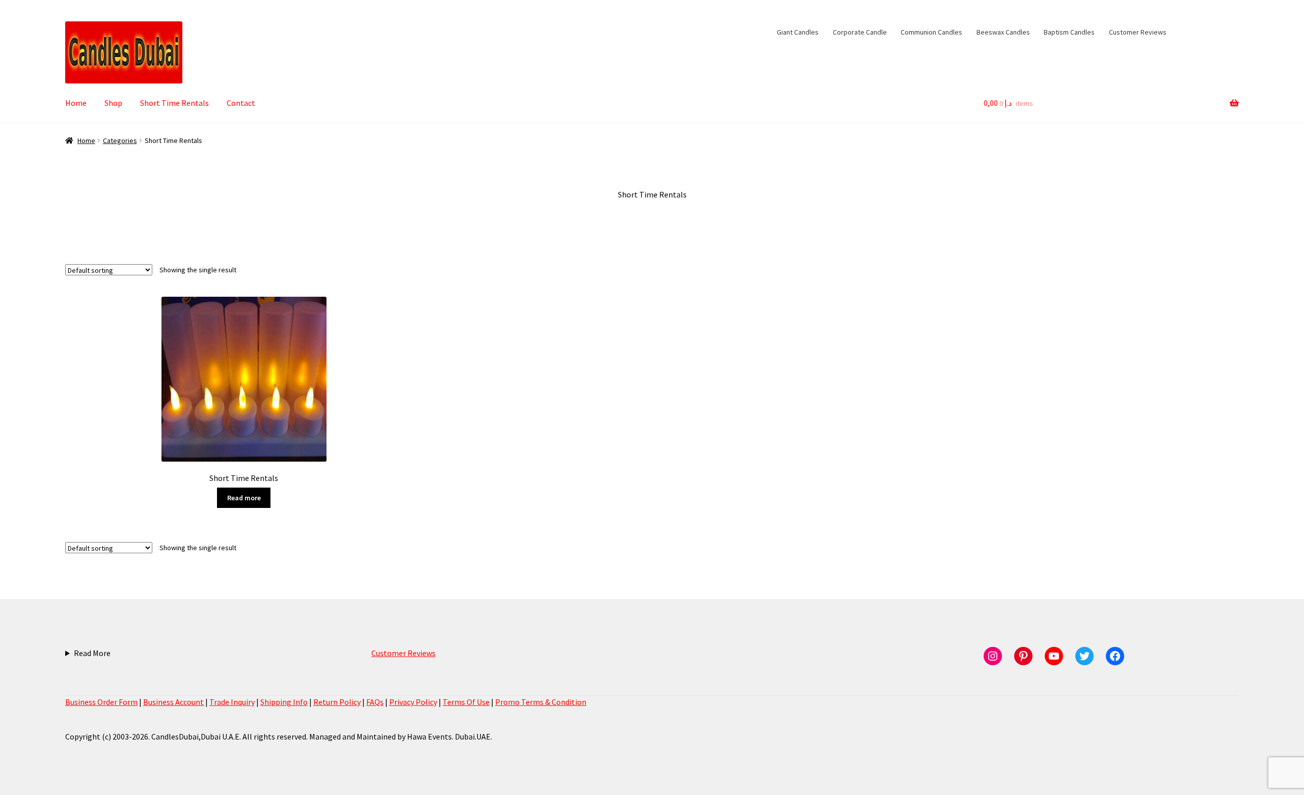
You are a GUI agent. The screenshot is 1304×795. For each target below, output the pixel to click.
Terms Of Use (466, 702)
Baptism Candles (1069, 32)
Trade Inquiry (232, 702)
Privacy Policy (413, 702)
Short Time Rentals (174, 103)
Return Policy (337, 702)
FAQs (375, 702)
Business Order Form (101, 702)
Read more (244, 497)
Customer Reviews (1137, 32)
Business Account (173, 702)
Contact (241, 103)
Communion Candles (931, 32)
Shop (113, 103)
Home (76, 103)
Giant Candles (798, 32)
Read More (92, 653)
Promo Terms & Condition (540, 702)
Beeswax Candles (1003, 32)
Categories (120, 140)
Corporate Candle (860, 32)
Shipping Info (284, 702)
